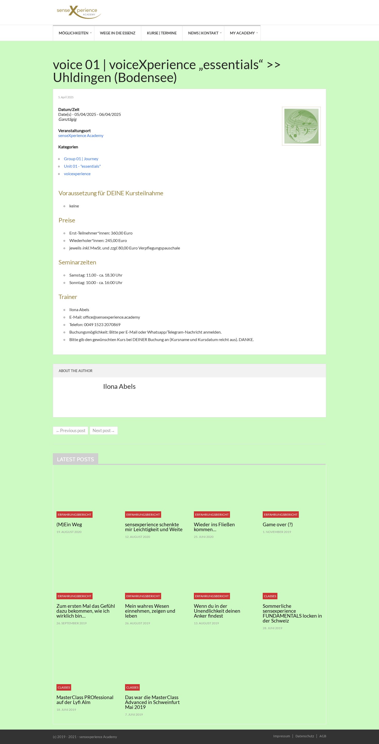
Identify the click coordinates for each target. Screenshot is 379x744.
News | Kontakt (203, 33)
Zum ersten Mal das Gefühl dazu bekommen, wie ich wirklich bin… (85, 611)
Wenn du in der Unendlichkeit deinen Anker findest (217, 611)
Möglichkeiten (73, 33)
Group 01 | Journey (81, 158)
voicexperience (77, 173)
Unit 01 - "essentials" (82, 166)
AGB (322, 736)
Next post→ (104, 430)
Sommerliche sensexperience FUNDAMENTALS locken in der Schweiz (292, 613)
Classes (270, 596)
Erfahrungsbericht (74, 514)
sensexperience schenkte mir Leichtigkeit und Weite (154, 526)
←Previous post (70, 430)
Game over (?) (278, 524)
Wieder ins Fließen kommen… (214, 526)
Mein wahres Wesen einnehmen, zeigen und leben (150, 611)
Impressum (281, 736)
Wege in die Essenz (117, 33)
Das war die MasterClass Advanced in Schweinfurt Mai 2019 (152, 702)
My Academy (242, 33)
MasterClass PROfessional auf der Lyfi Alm (84, 699)
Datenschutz (304, 736)
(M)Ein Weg (69, 524)
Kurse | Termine (162, 33)
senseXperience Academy (80, 135)
